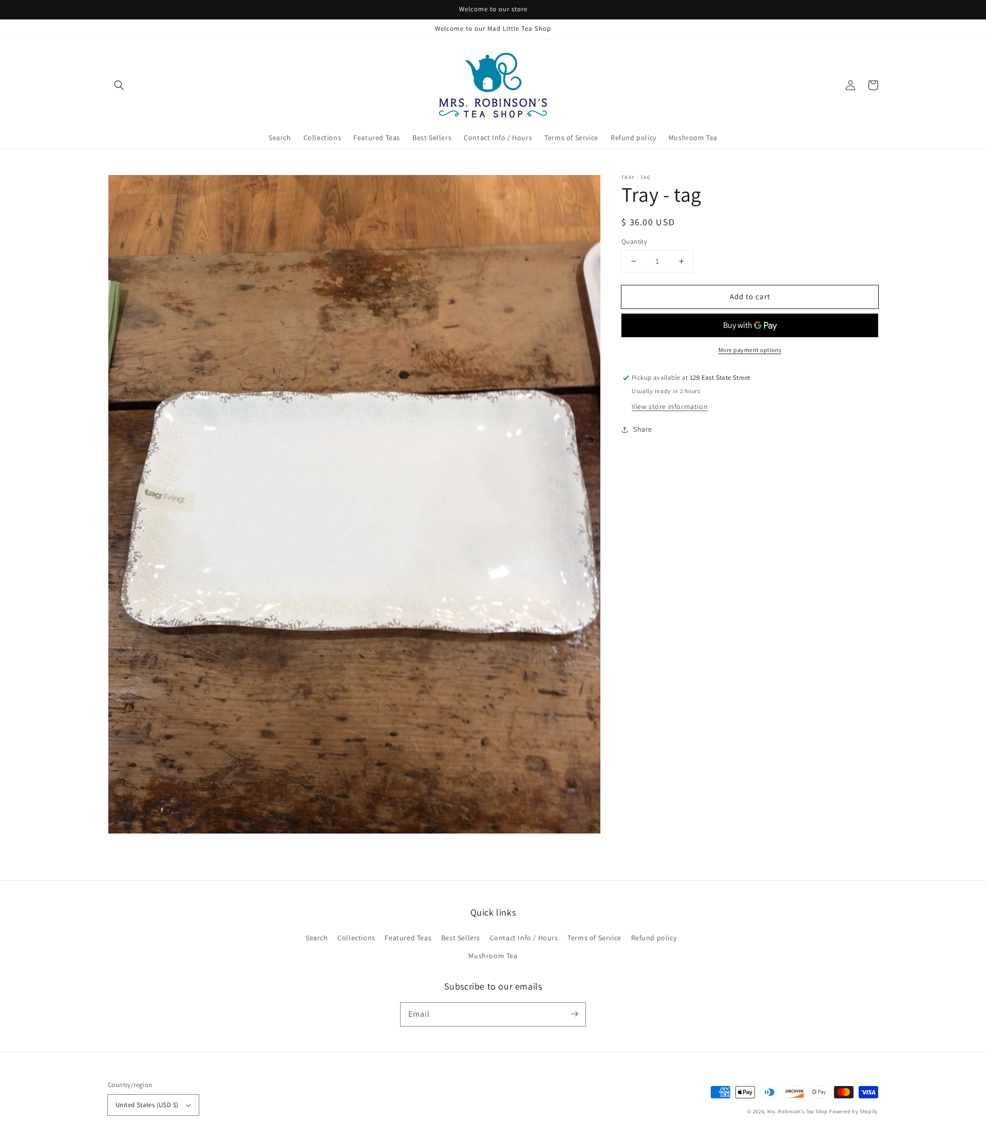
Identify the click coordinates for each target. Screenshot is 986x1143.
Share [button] (642, 429)
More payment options (750, 350)
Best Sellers (460, 937)
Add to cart (750, 296)
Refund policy (654, 937)
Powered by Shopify (853, 1111)
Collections (356, 937)
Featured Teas (408, 937)
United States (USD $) (147, 1104)
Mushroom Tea (492, 955)
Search (317, 937)
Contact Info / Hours (524, 937)
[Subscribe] (574, 1014)
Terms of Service (594, 937)
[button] (119, 85)
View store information (670, 407)
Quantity (634, 241)
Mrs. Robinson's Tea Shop (797, 1111)
